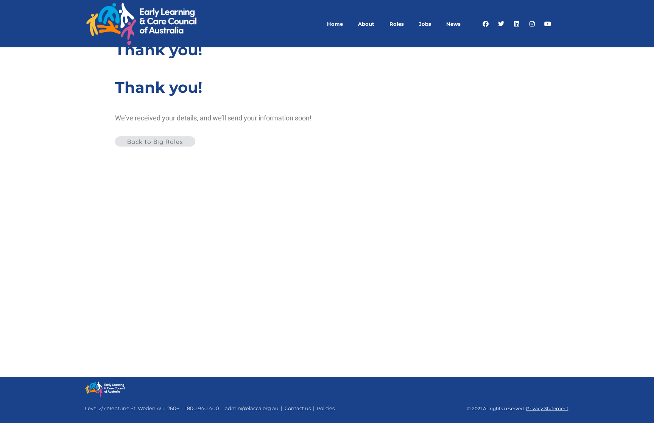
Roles (396, 24)
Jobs (425, 24)
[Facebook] (486, 24)
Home (335, 24)
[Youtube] (548, 24)
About (366, 24)
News (453, 24)
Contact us (298, 408)
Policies (326, 408)
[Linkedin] (517, 24)
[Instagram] (532, 24)
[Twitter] (501, 24)
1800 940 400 (202, 408)
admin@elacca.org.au (252, 408)
